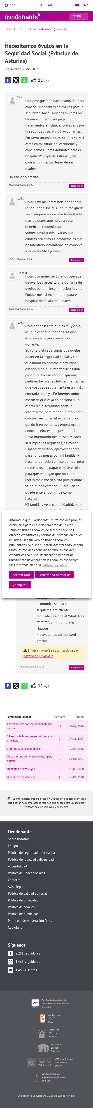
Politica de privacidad (23, 900)
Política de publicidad (23, 914)
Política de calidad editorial (27, 893)
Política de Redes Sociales (26, 873)
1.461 (48, 5)
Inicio (8, 29)
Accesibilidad (17, 866)
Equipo (13, 845)
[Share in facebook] (8, 80)
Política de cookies (21, 907)
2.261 (13, 5)
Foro (20, 29)
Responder (77, 186)
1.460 (84, 5)
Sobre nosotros (18, 839)
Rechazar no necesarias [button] (54, 574)
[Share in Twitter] (16, 80)
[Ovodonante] (22, 16)
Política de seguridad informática (31, 852)
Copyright (15, 927)
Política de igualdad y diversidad (31, 859)
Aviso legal (15, 886)
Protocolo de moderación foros (30, 920)
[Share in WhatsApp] (24, 80)
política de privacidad (38, 656)
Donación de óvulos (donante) (47, 29)
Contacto (14, 880)
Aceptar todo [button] (22, 574)
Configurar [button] (20, 584)
